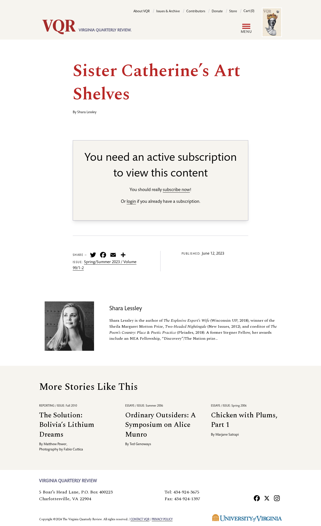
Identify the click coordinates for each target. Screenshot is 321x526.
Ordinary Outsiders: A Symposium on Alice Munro (160, 425)
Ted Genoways (140, 444)
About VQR (141, 11)
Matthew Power (55, 444)
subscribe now (176, 190)
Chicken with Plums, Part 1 (244, 420)
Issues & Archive (168, 11)
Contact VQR (139, 519)
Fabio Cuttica (73, 449)
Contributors (195, 11)
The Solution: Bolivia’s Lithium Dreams (66, 425)
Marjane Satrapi (227, 435)
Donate (217, 11)
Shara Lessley (87, 112)
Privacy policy (162, 519)
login (131, 202)
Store (233, 11)
